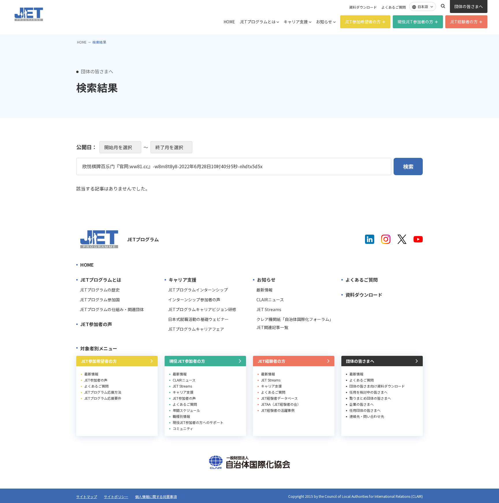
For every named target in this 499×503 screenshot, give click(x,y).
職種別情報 (181, 416)
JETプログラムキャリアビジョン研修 (202, 309)
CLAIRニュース (270, 299)
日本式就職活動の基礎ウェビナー (198, 319)
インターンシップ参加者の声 (194, 299)
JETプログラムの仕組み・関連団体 (112, 309)
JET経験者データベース (279, 398)
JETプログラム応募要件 (102, 398)
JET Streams (268, 309)
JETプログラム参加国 (100, 299)
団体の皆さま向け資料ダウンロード (377, 386)
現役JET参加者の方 (415, 22)
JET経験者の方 (464, 22)
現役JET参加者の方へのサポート (198, 422)
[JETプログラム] (99, 239)
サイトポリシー (116, 496)
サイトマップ (86, 496)
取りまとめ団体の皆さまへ (370, 398)
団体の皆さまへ (469, 6)
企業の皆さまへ (361, 404)
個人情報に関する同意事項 (156, 496)
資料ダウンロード (363, 7)
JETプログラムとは (257, 22)
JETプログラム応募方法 (102, 392)
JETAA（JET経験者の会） (281, 404)
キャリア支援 (296, 22)
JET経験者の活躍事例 (278, 410)
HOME (229, 22)
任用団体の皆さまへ (365, 410)
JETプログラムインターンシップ (198, 290)
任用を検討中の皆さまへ (368, 392)
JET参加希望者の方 (363, 22)
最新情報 (264, 290)
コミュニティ (183, 428)
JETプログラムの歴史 (100, 290)
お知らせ (324, 22)
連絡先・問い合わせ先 (366, 416)
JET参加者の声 (96, 324)
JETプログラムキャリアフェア (196, 329)
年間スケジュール (186, 410)
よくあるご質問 (393, 7)
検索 (443, 6)
